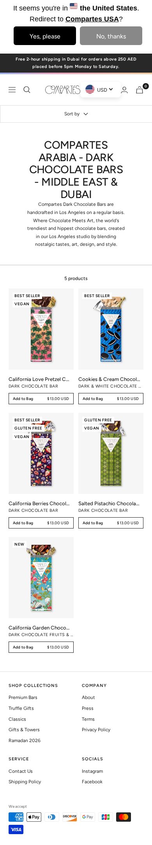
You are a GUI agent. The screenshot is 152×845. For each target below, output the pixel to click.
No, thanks (111, 36)
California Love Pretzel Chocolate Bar (40, 379)
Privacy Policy (96, 729)
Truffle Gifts (21, 708)
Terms (88, 719)
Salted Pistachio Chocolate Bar (109, 503)
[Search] (26, 89)
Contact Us (21, 771)
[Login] (124, 90)
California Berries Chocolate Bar (40, 503)
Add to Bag (41, 400)
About (88, 697)
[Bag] (139, 90)
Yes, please (45, 36)
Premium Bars (23, 697)
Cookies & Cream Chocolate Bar (109, 379)
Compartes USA (92, 19)
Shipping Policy (25, 781)
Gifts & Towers (24, 729)
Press (88, 708)
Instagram (92, 771)
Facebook (92, 781)
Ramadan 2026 (25, 740)
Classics (17, 719)
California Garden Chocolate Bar (40, 627)
